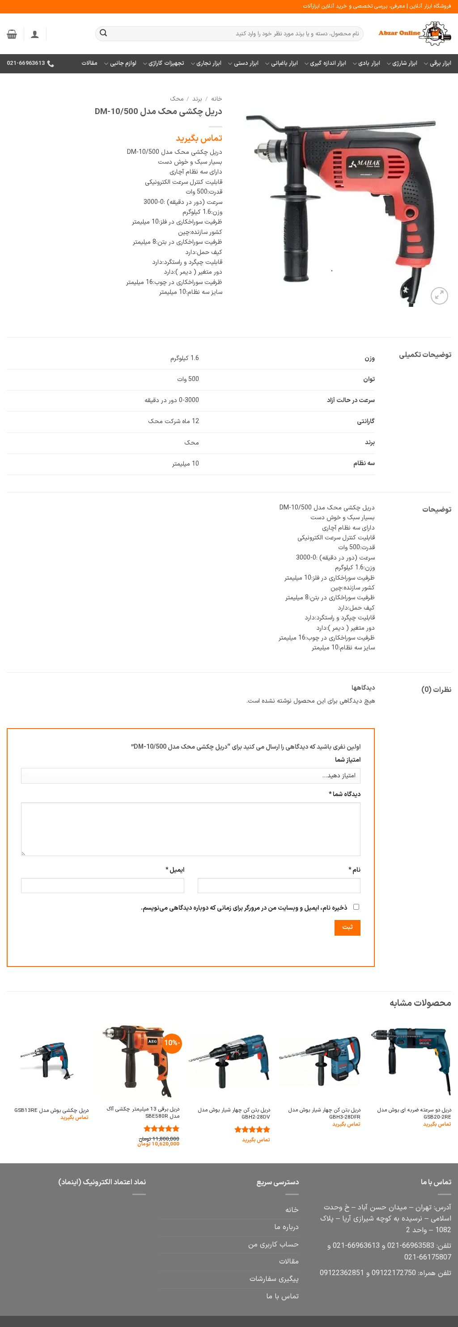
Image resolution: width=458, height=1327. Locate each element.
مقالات (89, 63)
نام (354, 870)
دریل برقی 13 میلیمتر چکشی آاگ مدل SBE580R (143, 1113)
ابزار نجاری (208, 63)
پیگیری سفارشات (274, 1279)
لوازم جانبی (123, 63)
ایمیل (174, 870)
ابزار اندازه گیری (328, 63)
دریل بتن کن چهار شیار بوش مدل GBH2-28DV (234, 1114)
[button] (34, 34)
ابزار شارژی (404, 63)
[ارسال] (103, 34)
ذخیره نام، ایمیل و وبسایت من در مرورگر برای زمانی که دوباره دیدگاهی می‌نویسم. (244, 908)
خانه (216, 99)
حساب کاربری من (273, 1244)
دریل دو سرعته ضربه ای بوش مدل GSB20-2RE (414, 1114)
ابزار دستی (246, 63)
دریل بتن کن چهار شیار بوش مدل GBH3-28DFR (324, 1114)
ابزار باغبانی (284, 63)
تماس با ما (282, 1296)
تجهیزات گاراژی (166, 63)
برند (197, 99)
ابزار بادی (369, 63)
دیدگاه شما (344, 794)
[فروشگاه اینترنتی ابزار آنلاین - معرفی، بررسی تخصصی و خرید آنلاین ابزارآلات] (414, 34)
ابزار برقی (440, 63)
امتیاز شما (347, 760)
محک (176, 99)
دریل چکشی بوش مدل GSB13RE (51, 1110)
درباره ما (286, 1227)
